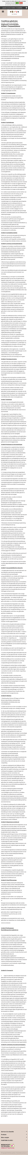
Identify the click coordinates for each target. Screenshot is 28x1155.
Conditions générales (12, 23)
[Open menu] (3, 11)
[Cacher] (26, 7)
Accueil (3, 23)
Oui (17, 3)
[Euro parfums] (17, 11)
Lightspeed (24, 1152)
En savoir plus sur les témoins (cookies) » (14, 4)
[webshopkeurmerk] (14, 1146)
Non (21, 3)
